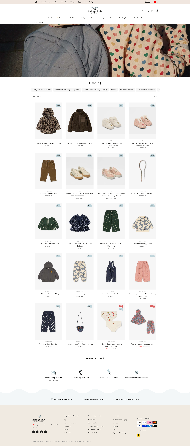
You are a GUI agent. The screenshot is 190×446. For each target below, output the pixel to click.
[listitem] (46, 2)
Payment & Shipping (119, 433)
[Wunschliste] (143, 11)
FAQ (114, 429)
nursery (66, 429)
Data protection (62, 441)
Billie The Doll (92, 433)
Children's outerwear (146, 90)
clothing (41, 22)
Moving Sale (123, 18)
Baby (83, 18)
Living (102, 18)
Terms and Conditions (51, 441)
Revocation (78, 441)
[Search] (148, 11)
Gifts (112, 18)
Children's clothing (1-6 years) (95, 90)
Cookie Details (87, 441)
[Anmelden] (152, 11)
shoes (113, 90)
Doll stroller (67, 433)
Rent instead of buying (120, 419)
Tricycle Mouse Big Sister (96, 426)
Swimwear (67, 426)
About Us (115, 423)
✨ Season (60, 18)
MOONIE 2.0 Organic (94, 429)
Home (33, 22)
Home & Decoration (70, 423)
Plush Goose (92, 419)
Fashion (73, 18)
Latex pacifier (92, 423)
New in (50, 18)
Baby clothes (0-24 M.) (42, 90)
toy (65, 419)
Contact (147, 2)
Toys (92, 18)
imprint (71, 441)
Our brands (138, 18)
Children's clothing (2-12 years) (67, 90)
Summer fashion (126, 90)
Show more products (94, 358)
